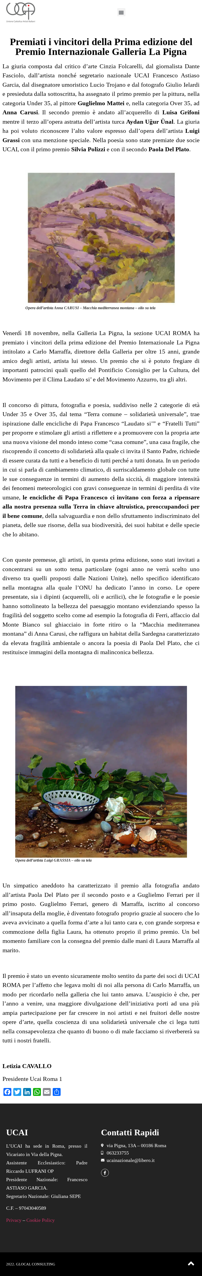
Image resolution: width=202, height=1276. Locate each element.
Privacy (13, 1220)
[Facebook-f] (105, 1173)
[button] (121, 12)
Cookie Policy (40, 1220)
